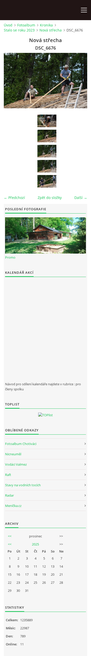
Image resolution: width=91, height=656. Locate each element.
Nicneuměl (13, 454)
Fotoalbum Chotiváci (20, 443)
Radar (9, 495)
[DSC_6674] (46, 136)
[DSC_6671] (46, 121)
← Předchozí (14, 197)
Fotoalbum (26, 25)
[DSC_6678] (46, 181)
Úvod (8, 25)
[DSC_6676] (46, 151)
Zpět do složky (50, 197)
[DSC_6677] (46, 166)
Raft (8, 474)
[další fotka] (79, 80)
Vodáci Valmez (16, 464)
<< (9, 536)
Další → (80, 197)
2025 (35, 544)
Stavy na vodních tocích (23, 485)
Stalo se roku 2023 (19, 30)
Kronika (46, 25)
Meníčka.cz (13, 505)
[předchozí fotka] (12, 80)
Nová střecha (50, 30)
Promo (10, 257)
